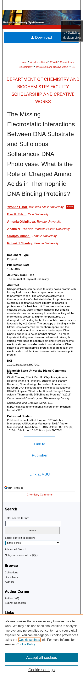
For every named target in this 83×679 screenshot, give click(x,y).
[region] (41, 646)
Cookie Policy (26, 644)
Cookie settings (29, 639)
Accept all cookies (41, 657)
